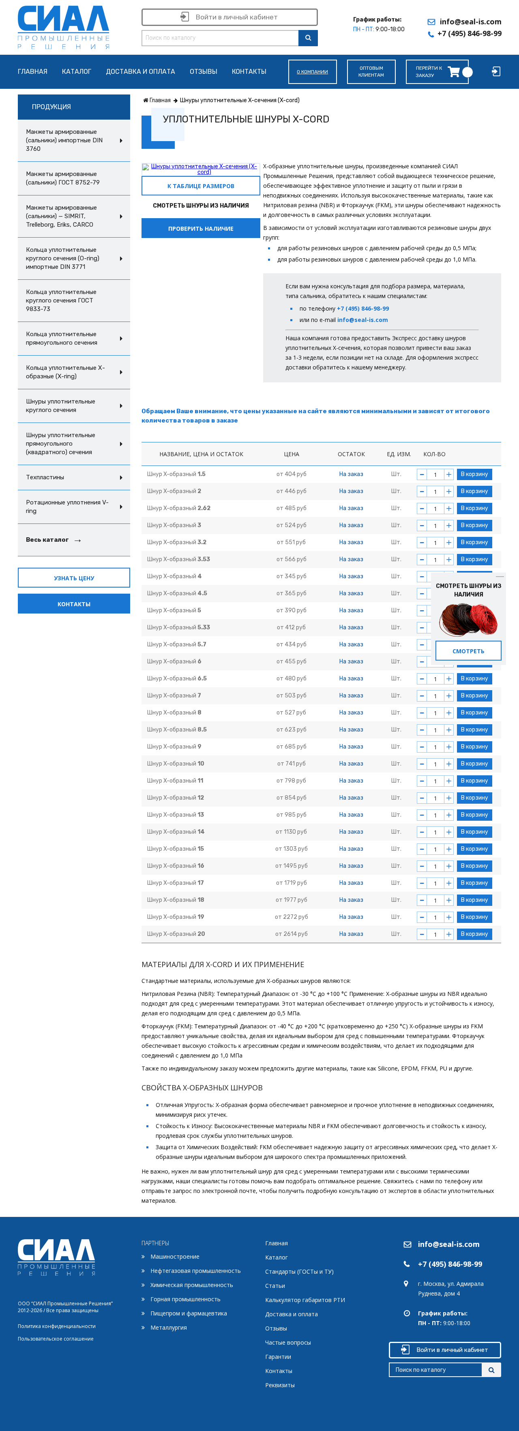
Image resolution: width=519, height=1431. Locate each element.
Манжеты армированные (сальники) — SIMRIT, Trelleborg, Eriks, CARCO (61, 216)
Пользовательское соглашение (56, 1338)
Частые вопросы (288, 1342)
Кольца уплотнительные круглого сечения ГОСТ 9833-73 (61, 300)
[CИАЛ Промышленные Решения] (63, 26)
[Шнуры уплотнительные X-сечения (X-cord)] (201, 168)
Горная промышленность (185, 1299)
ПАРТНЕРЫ (155, 1243)
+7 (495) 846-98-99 (470, 33)
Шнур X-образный (176, 474)
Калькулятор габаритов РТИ (305, 1300)
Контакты (249, 72)
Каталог (76, 72)
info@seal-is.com (471, 21)
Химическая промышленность (191, 1285)
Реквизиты (280, 1385)
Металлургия (168, 1327)
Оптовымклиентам (371, 71)
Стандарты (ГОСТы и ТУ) (299, 1271)
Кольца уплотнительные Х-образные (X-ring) (65, 372)
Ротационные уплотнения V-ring (67, 507)
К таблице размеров (200, 186)
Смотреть (469, 651)
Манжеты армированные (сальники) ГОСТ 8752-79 (63, 178)
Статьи (275, 1285)
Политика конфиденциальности (57, 1326)
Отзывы (203, 72)
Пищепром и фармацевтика (188, 1313)
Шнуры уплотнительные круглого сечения (60, 406)
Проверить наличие (201, 228)
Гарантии (278, 1356)
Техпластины (45, 477)
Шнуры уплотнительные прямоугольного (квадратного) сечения (60, 443)
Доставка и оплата (140, 72)
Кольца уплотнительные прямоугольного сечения (61, 338)
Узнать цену (74, 578)
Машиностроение (174, 1256)
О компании (312, 72)
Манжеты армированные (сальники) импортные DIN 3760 (64, 140)
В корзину (474, 474)
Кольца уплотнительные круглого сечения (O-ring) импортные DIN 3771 (62, 258)
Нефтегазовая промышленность (195, 1270)
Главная (32, 72)
